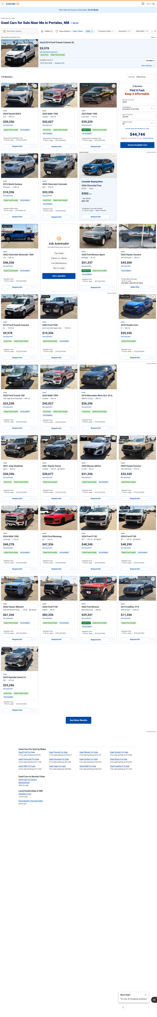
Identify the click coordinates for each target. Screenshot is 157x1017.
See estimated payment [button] (49, 52)
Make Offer (135, 287)
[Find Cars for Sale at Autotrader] (12, 3)
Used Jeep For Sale (57, 766)
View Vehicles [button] (146, 66)
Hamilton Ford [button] (45, 60)
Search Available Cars (137, 145)
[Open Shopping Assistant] (154, 1000)
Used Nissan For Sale (88, 752)
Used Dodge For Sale (88, 759)
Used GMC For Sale (27, 766)
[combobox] (19, 31)
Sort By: (131, 77)
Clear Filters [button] (77, 31)
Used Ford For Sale (27, 752)
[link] (25, 129)
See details (87, 198)
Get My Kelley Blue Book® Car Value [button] (137, 128)
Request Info (17, 146)
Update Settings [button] (148, 138)
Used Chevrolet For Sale (29, 759)
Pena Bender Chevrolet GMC (31, 801)
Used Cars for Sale (8, 18)
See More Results (78, 720)
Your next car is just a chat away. (78, 10)
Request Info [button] (59, 63)
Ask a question (58, 276)
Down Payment (127, 114)
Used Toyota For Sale (58, 752)
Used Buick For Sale (118, 759)
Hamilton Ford (25, 794)
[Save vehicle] (35, 42)
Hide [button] (152, 37)
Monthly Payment (128, 100)
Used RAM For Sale (87, 766)
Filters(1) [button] (49, 31)
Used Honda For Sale (119, 752)
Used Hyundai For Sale (59, 759)
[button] (142, 4)
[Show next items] (152, 31)
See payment (8, 125)
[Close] (145, 995)
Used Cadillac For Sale (119, 766)
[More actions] (34, 146)
